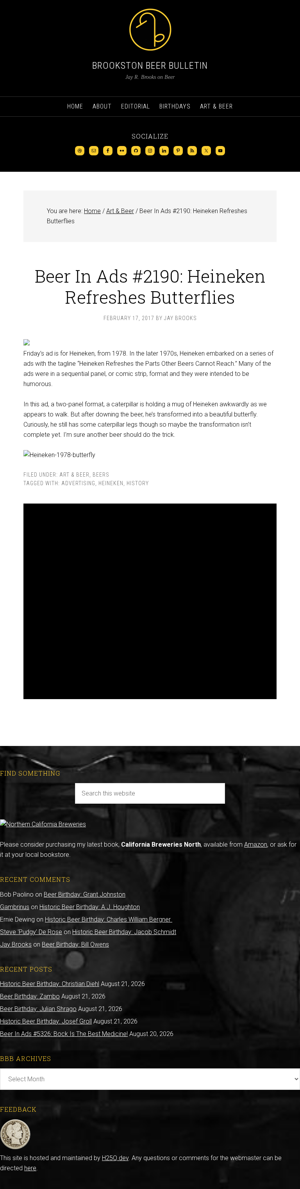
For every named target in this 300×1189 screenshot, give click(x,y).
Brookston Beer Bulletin (150, 65)
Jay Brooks (16, 944)
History (138, 483)
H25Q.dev (115, 1158)
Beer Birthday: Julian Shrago (38, 1009)
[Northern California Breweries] (43, 824)
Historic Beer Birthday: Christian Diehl (49, 984)
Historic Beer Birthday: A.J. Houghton (89, 907)
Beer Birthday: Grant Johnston (84, 894)
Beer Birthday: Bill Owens (75, 944)
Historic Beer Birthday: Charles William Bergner (108, 919)
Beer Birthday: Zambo (30, 996)
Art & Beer (74, 475)
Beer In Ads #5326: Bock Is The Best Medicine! (64, 1034)
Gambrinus (14, 907)
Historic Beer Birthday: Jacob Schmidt (124, 932)
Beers (101, 475)
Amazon (255, 844)
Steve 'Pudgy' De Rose (31, 932)
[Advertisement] (150, 601)
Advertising (78, 483)
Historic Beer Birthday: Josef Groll (46, 1021)
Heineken (110, 483)
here (30, 1168)
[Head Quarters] (15, 1148)
